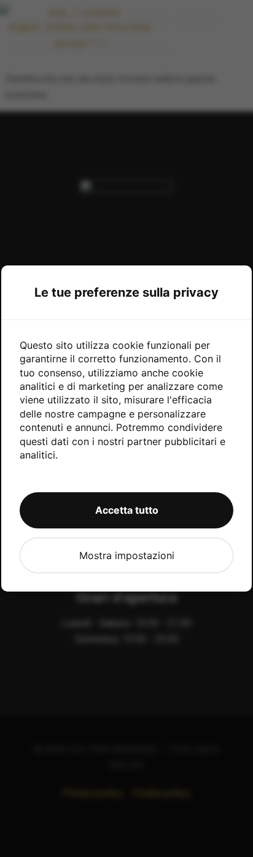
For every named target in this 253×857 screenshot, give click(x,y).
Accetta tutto (126, 510)
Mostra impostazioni (126, 555)
